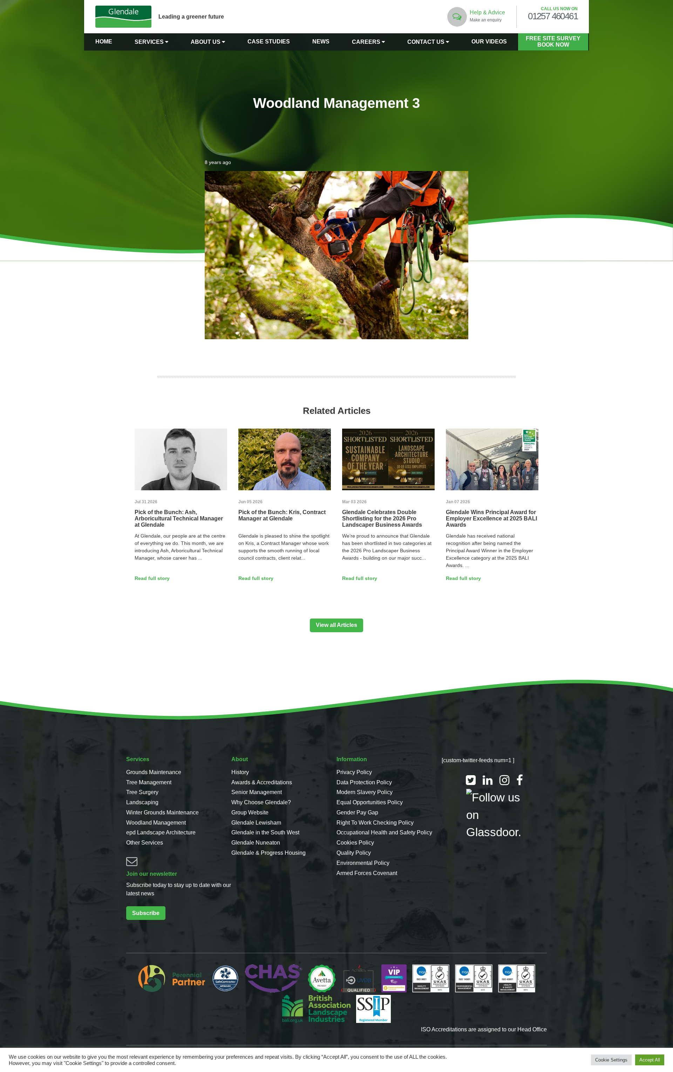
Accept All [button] (649, 1060)
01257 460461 (553, 16)
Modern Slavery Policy (364, 792)
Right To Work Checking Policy (375, 823)
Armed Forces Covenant (366, 873)
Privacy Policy (354, 772)
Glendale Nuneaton (255, 843)
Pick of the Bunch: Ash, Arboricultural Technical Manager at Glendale (179, 518)
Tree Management (148, 782)
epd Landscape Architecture (161, 832)
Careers (367, 42)
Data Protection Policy (364, 782)
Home (103, 42)
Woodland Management (156, 823)
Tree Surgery (142, 792)
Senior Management (256, 792)
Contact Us (426, 42)
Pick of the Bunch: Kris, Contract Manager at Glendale (282, 515)
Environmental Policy (362, 863)
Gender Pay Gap (357, 812)
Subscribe (145, 913)
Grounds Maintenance (153, 772)
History (240, 772)
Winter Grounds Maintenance (162, 812)
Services (150, 42)
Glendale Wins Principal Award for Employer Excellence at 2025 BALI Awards (491, 518)
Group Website (249, 812)
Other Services (144, 843)
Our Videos (489, 42)
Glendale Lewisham (256, 823)
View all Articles (336, 625)
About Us (206, 42)
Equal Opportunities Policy (369, 802)
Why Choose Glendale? (261, 802)
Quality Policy (353, 853)
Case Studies (268, 42)
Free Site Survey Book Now (553, 41)
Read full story (152, 578)
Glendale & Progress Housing (268, 853)
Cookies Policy (355, 843)
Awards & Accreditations (261, 782)
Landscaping (142, 802)
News (320, 42)
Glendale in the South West (265, 832)
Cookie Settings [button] (611, 1060)
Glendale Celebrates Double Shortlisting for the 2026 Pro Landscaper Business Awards (382, 518)
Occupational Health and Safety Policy (384, 832)
